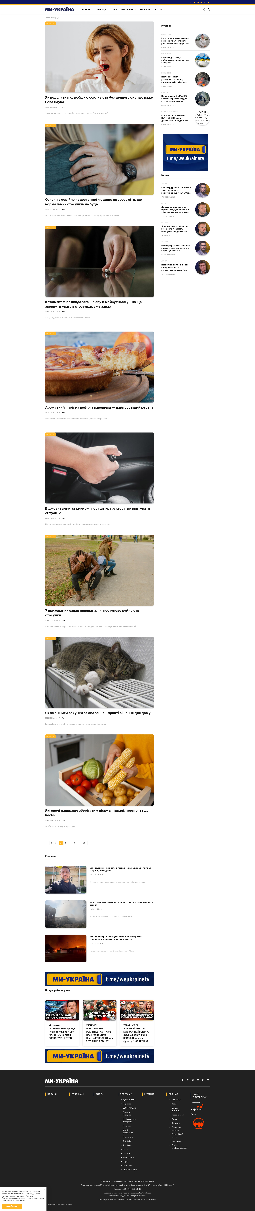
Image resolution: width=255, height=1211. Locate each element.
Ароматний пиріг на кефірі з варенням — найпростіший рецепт (99, 407)
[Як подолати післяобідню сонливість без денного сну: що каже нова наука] (99, 56)
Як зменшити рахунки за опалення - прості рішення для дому (98, 713)
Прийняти (11, 1206)
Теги (63, 107)
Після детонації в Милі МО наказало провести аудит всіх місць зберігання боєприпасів (174, 99)
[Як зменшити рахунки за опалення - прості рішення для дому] (99, 672)
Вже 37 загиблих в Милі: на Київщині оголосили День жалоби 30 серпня (121, 903)
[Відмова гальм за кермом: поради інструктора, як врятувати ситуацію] (99, 468)
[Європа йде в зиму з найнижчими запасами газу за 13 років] (202, 60)
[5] (99, 261)
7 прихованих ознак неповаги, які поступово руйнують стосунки (92, 613)
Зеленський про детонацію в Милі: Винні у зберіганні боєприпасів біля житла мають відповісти (116, 938)
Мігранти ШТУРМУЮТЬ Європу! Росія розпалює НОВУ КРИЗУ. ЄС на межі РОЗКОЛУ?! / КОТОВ (62, 1031)
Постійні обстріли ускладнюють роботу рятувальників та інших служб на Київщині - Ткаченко (176, 79)
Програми (127, 9)
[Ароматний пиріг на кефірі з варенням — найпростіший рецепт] (99, 367)
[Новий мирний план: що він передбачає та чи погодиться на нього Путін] (202, 267)
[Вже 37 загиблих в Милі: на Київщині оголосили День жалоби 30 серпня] (65, 914)
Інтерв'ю (145, 9)
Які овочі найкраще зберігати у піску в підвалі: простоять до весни (96, 812)
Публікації (100, 9)
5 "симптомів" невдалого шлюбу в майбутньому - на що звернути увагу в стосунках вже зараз (93, 304)
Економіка (166, 54)
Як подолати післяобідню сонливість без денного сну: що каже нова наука (99, 99)
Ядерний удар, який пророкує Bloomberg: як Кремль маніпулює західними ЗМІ (176, 229)
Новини (85, 9)
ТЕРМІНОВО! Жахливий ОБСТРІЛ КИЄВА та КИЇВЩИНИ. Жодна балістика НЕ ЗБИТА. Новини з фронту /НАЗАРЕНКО (136, 1033)
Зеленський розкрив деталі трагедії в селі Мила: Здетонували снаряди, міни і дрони (121, 869)
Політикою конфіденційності (13, 1200)
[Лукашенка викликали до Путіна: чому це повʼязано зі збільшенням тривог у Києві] (202, 209)
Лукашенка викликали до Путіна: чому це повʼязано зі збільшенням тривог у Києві (175, 209)
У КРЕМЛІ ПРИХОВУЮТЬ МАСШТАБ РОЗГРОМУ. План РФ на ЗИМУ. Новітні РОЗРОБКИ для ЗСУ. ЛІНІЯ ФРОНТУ (99, 1033)
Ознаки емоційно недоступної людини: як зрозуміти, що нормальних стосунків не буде (93, 202)
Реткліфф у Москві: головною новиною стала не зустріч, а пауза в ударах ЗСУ (175, 248)
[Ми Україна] (59, 9)
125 (84, 843)
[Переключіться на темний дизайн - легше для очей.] (204, 9)
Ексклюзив (166, 34)
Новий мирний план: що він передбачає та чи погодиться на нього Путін (174, 267)
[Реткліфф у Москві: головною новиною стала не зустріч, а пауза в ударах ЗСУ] (202, 248)
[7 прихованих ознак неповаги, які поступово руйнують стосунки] (99, 570)
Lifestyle (50, 23)
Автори (164, 184)
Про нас (158, 9)
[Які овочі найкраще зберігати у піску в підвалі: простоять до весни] (99, 769)
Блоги (113, 9)
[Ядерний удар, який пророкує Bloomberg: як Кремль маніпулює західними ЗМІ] (202, 229)
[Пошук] (208, 9)
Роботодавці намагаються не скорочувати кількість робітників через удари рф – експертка (175, 41)
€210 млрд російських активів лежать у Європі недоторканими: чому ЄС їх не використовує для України (176, 190)
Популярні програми (57, 990)
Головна (48, 18)
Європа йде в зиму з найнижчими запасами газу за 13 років (175, 60)
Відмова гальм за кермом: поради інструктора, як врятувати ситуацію (97, 510)
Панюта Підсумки (169, 111)
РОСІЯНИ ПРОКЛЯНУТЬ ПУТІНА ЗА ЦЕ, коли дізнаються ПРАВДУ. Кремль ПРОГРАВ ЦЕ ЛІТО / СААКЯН (176, 118)
